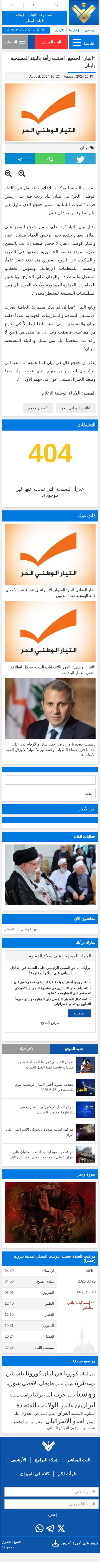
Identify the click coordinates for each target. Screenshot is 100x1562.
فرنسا (91, 1384)
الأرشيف (59, 30)
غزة (80, 1383)
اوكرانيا (75, 1406)
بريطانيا (14, 1395)
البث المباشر (51, 42)
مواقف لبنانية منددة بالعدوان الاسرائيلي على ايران (39, 1132)
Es (56, 5)
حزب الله (55, 1394)
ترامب (26, 1394)
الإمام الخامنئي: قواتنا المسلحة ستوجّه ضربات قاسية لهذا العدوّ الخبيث (44, 1064)
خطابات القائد (85, 836)
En (12, 5)
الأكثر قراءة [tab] (26, 1049)
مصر (92, 1374)
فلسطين (15, 1374)
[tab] (50, 956)
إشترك (52, 1515)
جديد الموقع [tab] (74, 1049)
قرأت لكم (67, 1473)
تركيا (38, 1395)
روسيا (86, 1393)
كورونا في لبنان (60, 1373)
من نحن (89, 30)
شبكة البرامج (46, 1459)
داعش (71, 1395)
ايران (88, 1405)
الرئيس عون (78, 1428)
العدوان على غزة (45, 1414)
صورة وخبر (87, 1174)
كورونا (33, 1373)
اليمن (64, 1405)
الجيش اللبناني (58, 1428)
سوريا (13, 1383)
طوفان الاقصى (64, 1384)
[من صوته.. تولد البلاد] (50, 1212)
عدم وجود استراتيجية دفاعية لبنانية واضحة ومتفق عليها (49, 982)
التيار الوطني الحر (74, 408)
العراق (64, 1413)
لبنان (84, 147)
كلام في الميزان (34, 1473)
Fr (34, 5)
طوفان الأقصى (38, 1383)
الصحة (92, 1428)
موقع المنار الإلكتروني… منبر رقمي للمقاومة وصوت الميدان (46, 1109)
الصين (17, 1421)
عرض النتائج (50, 1023)
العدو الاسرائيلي (65, 1421)
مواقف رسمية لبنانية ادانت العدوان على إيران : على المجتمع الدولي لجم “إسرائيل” (41, 1154)
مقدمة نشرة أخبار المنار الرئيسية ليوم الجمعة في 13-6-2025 (44, 1087)
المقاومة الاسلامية (83, 1414)
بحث (88, 793)
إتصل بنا (74, 30)
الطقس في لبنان (34, 1422)
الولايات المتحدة (37, 1405)
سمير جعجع (37, 408)
